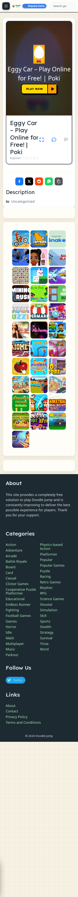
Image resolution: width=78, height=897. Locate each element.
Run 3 (20, 262)
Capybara (39, 244)
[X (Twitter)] (29, 181)
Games (11, 621)
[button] (54, 139)
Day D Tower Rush (21, 390)
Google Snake (57, 244)
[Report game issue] (66, 139)
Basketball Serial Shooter (57, 408)
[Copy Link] (59, 181)
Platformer (48, 554)
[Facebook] (19, 181)
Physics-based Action (51, 546)
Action (11, 544)
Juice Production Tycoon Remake (21, 408)
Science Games (52, 599)
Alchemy (39, 335)
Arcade (11, 556)
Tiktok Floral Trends (39, 262)
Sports (45, 621)
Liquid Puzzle (21, 317)
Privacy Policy (16, 716)
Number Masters (39, 371)
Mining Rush (21, 298)
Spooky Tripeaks (39, 426)
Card (9, 572)
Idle (9, 632)
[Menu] (6, 6)
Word (44, 649)
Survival (46, 638)
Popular (46, 559)
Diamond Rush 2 (57, 280)
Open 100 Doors (57, 371)
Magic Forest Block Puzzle (21, 426)
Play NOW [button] (34, 89)
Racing (45, 576)
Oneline (39, 353)
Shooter (46, 604)
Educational (15, 599)
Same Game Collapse (21, 280)
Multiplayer (15, 643)
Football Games (18, 615)
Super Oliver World (57, 335)
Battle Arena (21, 444)
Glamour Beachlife (21, 335)
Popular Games (52, 565)
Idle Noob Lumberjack (39, 390)
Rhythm (46, 587)
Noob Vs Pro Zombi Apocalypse (39, 298)
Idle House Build (57, 298)
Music (10, 649)
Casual (11, 578)
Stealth (45, 626)
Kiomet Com (21, 353)
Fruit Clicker (21, 371)
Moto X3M (20, 244)
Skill (43, 615)
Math (10, 638)
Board (10, 567)
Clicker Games (17, 583)
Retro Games (50, 582)
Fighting (12, 610)
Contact (12, 711)
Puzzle (45, 571)
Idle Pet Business (57, 390)
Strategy (46, 632)
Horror (11, 626)
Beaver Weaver (57, 353)
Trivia (44, 643)
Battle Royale (16, 561)
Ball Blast (57, 262)
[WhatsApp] (49, 181)
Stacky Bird (39, 280)
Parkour (12, 655)
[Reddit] (39, 181)
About (11, 705)
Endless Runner (18, 604)
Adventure (14, 550)
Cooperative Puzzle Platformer (21, 591)
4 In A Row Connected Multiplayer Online (57, 317)
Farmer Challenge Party (39, 408)
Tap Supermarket (39, 317)
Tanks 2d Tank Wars (57, 426)
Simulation (48, 610)
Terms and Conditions (23, 722)
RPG (43, 593)
